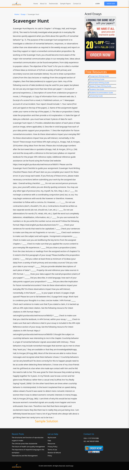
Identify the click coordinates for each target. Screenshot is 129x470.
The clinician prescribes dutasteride (24, 444)
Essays (23, 14)
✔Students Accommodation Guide (100, 93)
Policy (50, 456)
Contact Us (77, 4)
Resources (51, 444)
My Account (52, 437)
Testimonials (53, 4)
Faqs (49, 441)
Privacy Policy (52, 447)
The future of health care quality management (28, 447)
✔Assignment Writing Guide (98, 76)
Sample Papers (65, 4)
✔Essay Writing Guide (96, 79)
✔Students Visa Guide (96, 89)
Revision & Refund (54, 453)
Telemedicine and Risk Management (25, 456)
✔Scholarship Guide (95, 96)
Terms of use (52, 450)
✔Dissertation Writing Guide (98, 83)
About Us (43, 4)
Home (35, 4)
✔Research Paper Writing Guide (99, 86)
